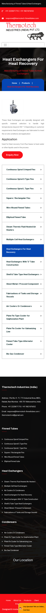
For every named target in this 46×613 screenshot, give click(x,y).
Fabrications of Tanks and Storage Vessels (22, 295)
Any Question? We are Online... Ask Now (34, 608)
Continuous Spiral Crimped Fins (20, 169)
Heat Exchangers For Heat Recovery (18, 250)
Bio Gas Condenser (15, 354)
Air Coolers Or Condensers (19, 306)
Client (36, 600)
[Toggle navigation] (5, 45)
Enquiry (18, 604)
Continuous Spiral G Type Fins (20, 179)
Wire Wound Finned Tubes (18, 208)
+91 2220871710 (12, 11)
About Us (17, 600)
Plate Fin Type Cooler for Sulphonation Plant (18, 317)
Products (26, 83)
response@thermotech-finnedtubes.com (22, 18)
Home (14, 83)
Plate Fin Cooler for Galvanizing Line (21, 330)
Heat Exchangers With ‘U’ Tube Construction (20, 263)
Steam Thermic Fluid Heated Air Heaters (21, 228)
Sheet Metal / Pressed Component (22, 284)
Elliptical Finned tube (12, 461)
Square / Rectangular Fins (18, 198)
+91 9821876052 (27, 11)
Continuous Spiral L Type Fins (20, 188)
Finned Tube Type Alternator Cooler (19, 342)
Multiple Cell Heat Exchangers (20, 239)
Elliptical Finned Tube (16, 217)
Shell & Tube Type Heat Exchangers (22, 274)
